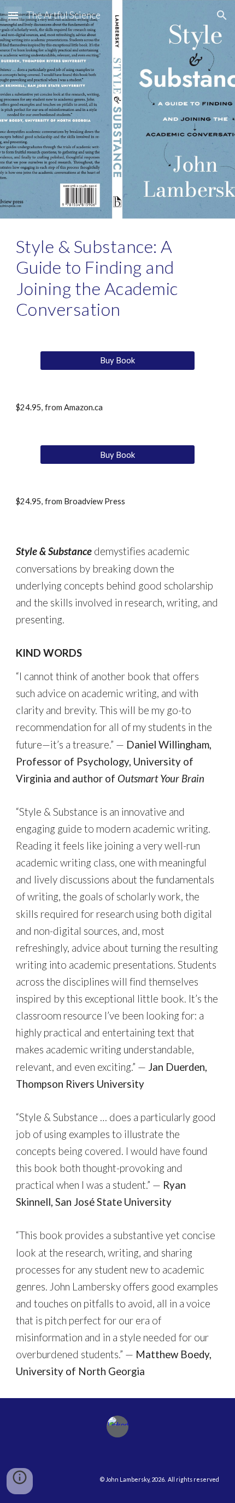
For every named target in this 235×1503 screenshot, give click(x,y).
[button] (13, 15)
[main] (117, 278)
